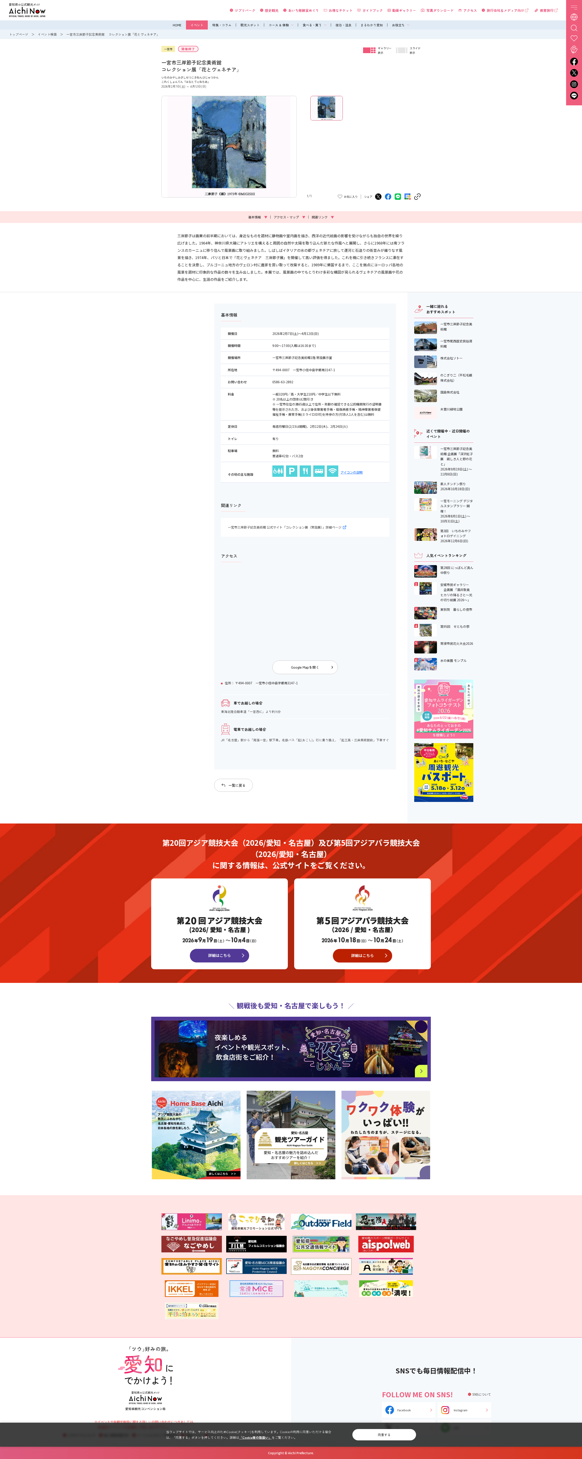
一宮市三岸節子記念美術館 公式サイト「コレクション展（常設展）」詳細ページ (284, 527)
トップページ (18, 34)
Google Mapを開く (305, 667)
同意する (384, 1434)
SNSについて (481, 1394)
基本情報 (257, 217)
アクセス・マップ (289, 217)
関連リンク (323, 217)
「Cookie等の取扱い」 (255, 1437)
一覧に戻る (237, 785)
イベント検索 (47, 34)
